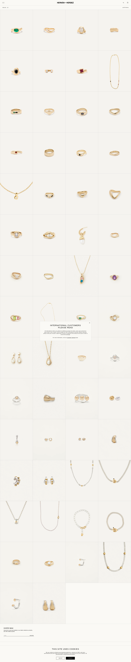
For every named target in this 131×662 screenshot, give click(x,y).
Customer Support (71, 337)
